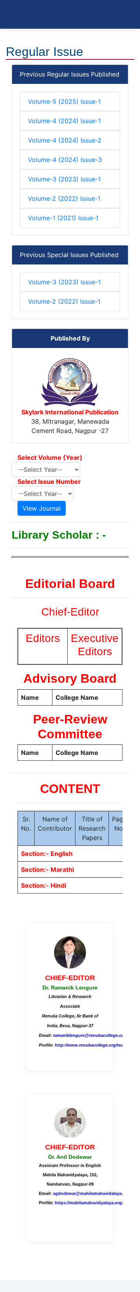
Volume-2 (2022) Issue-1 (64, 198)
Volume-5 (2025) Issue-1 (64, 101)
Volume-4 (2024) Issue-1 (64, 121)
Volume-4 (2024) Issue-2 (65, 140)
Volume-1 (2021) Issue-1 (63, 218)
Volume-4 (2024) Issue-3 (65, 159)
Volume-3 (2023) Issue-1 (64, 179)
